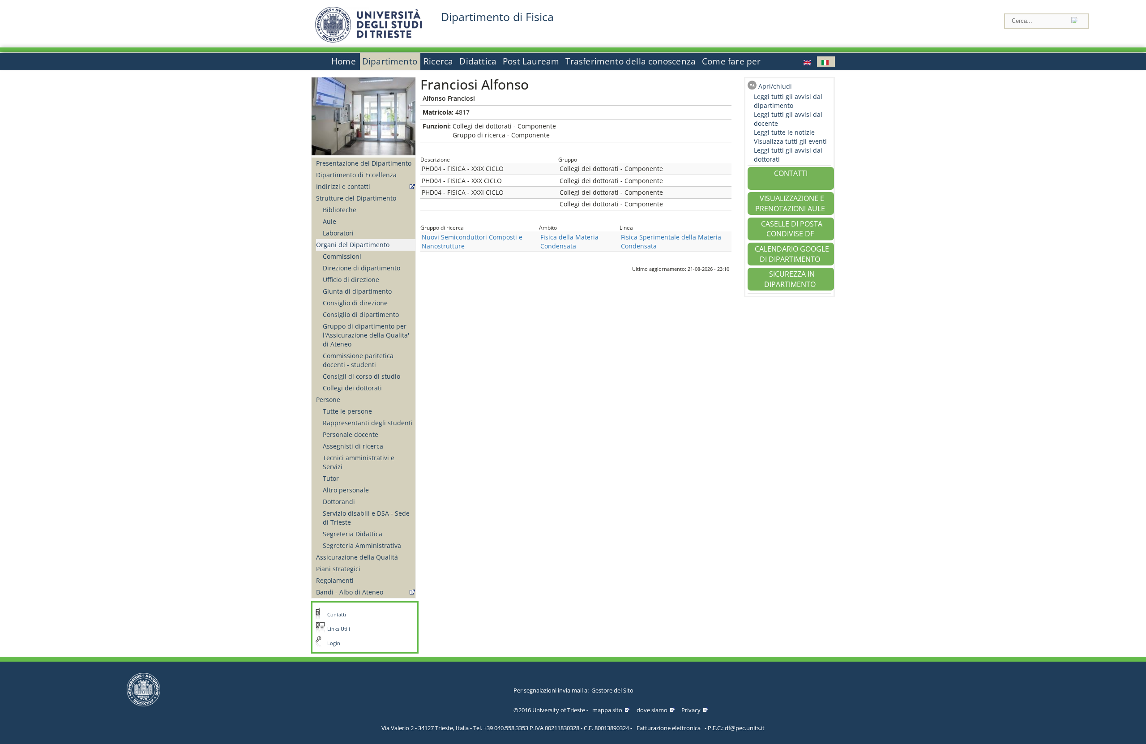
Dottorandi (339, 501)
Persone (328, 399)
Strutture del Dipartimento (356, 198)
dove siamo (652, 710)
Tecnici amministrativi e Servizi (358, 462)
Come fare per (731, 61)
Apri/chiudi (775, 86)
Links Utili (338, 629)
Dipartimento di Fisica (497, 16)
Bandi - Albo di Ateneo (349, 592)
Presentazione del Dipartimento (363, 163)
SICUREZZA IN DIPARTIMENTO (790, 279)
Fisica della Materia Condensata (569, 241)
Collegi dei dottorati (352, 388)
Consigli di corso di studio (361, 376)
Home (343, 61)
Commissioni (342, 256)
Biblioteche (339, 209)
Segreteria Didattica (352, 534)
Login (333, 643)
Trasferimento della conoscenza (630, 61)
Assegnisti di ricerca (353, 446)
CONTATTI (791, 173)
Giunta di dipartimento (357, 291)
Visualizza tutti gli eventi (790, 141)
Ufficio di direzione (351, 279)
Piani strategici (338, 568)
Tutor (331, 478)
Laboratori (338, 233)
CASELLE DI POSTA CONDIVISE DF (791, 229)
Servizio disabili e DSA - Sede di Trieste (366, 517)
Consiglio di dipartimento (361, 314)
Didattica (477, 61)
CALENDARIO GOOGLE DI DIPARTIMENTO (792, 254)
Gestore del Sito (612, 690)
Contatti (336, 614)
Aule (329, 221)
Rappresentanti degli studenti (368, 423)
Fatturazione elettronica (669, 728)
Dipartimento (389, 61)
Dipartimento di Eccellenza (356, 175)
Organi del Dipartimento (352, 244)
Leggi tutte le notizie (784, 132)
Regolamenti (335, 580)
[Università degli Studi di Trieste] (368, 40)
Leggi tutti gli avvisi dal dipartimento (788, 101)
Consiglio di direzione (355, 303)
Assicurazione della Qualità (357, 557)
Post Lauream (531, 61)
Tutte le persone (347, 411)
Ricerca (438, 61)
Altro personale (346, 490)
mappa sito (607, 710)
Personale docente (350, 434)
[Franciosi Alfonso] (808, 61)
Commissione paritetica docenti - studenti (358, 360)
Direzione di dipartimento (361, 268)
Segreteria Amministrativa (362, 545)
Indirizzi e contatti (343, 186)
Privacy (691, 710)
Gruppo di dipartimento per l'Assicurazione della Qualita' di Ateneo (366, 335)
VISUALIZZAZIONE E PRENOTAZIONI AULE (790, 203)
